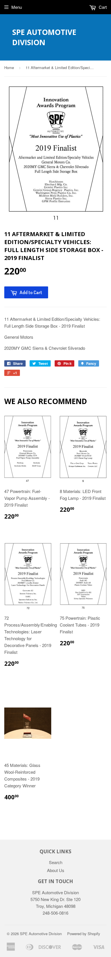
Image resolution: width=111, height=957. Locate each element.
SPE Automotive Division (44, 37)
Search (55, 862)
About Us (55, 870)
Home (9, 67)
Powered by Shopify (83, 933)
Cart (102, 7)
